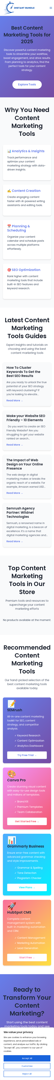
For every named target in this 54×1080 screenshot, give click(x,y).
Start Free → (27, 957)
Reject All (27, 1073)
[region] (27, 1053)
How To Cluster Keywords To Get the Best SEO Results (23, 371)
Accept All (27, 1058)
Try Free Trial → (27, 755)
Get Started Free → (27, 821)
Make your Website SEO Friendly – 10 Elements (25, 418)
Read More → (14, 400)
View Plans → (27, 887)
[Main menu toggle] (51, 8)
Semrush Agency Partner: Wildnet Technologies (20, 512)
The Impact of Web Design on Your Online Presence (24, 464)
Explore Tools (27, 84)
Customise (27, 1066)
